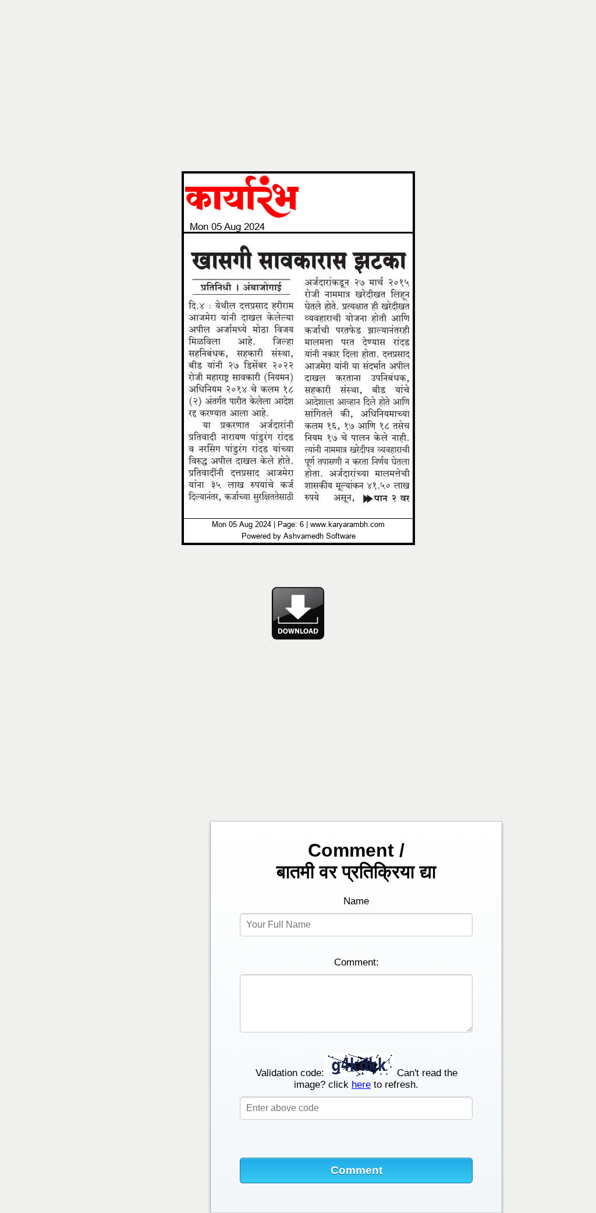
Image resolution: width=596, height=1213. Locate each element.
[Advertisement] (298, 82)
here (361, 1084)
